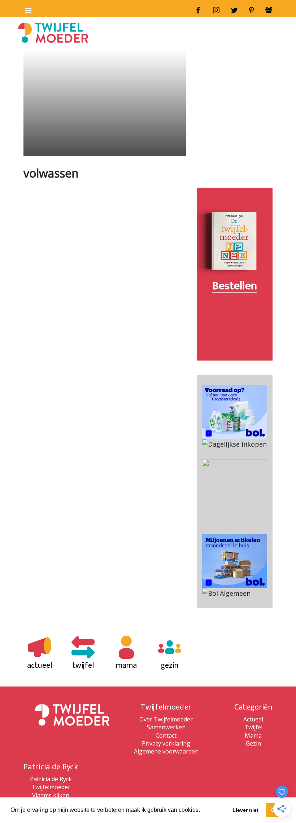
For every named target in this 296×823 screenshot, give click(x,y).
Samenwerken (166, 727)
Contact (166, 735)
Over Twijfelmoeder (166, 719)
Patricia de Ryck (51, 779)
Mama (253, 735)
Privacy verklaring (166, 743)
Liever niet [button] (245, 810)
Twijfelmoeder (50, 787)
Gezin (253, 743)
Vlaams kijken (50, 795)
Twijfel (253, 727)
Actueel (253, 719)
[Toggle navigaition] (25, 9)
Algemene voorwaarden (166, 751)
